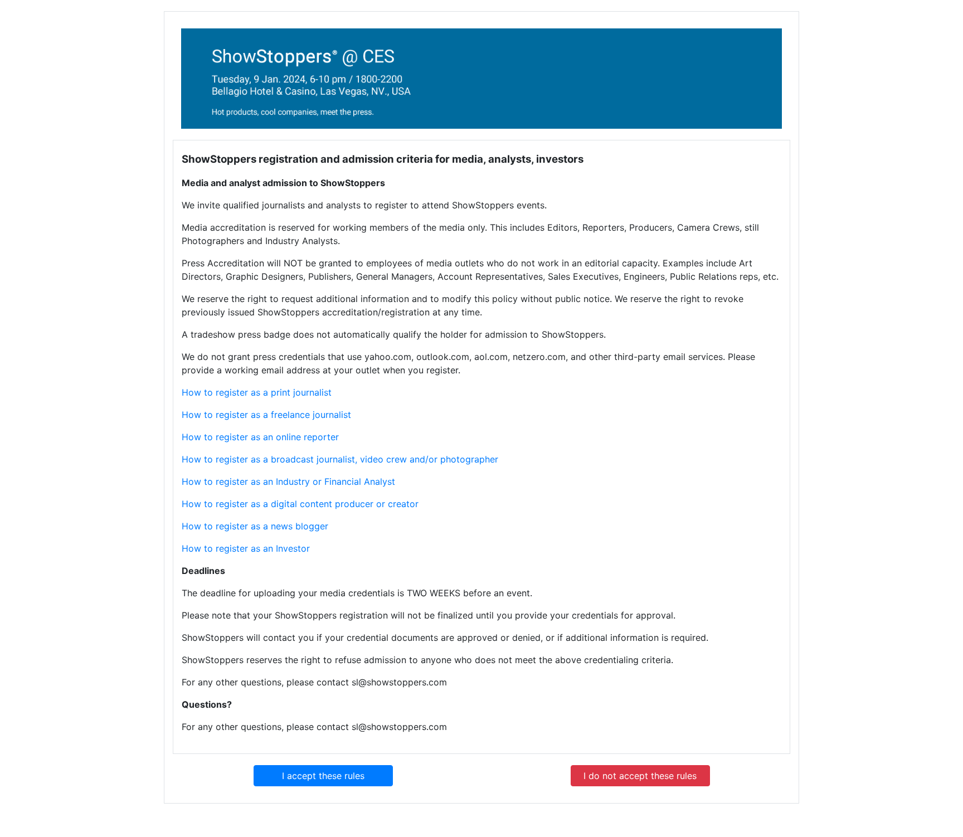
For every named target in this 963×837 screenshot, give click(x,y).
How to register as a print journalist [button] (257, 392)
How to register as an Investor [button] (246, 548)
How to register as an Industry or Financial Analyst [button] (288, 481)
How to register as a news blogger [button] (255, 526)
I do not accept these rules (640, 775)
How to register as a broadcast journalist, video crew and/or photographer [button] (340, 459)
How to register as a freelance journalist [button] (266, 414)
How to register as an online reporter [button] (260, 436)
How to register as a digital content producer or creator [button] (300, 503)
